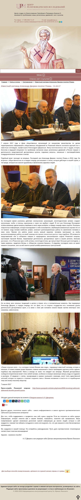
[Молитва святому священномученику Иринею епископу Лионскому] (40, 46)
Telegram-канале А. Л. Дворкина (41, 397)
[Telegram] (25, 401)
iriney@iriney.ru (52, 20)
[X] (13, 401)
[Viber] (19, 401)
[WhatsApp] (22, 401)
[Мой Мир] (10, 401)
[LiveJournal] (16, 401)
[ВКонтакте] (4, 401)
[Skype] (28, 401)
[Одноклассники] (7, 401)
